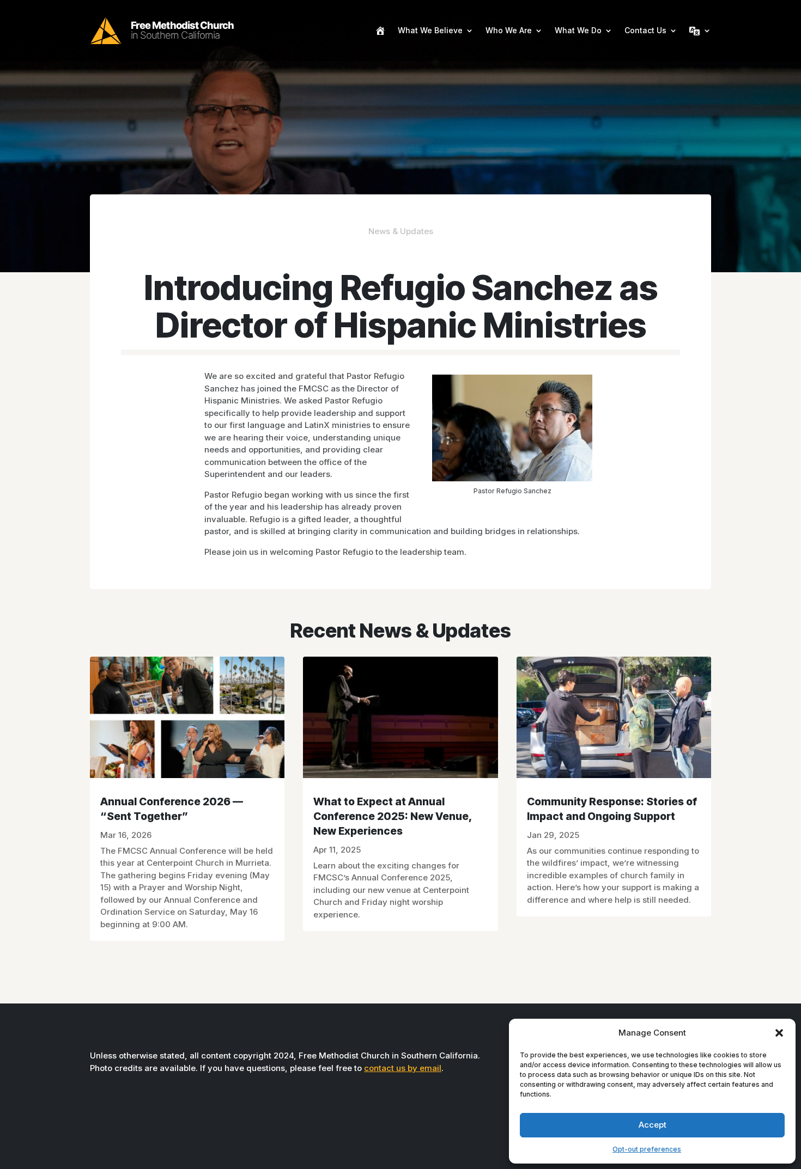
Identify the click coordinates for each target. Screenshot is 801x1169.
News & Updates (400, 231)
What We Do (578, 30)
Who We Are (509, 30)
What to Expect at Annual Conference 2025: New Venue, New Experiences (392, 816)
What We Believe (430, 30)
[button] (779, 1032)
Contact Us (645, 30)
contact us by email (402, 1068)
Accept (652, 1124)
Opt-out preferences (646, 1149)
